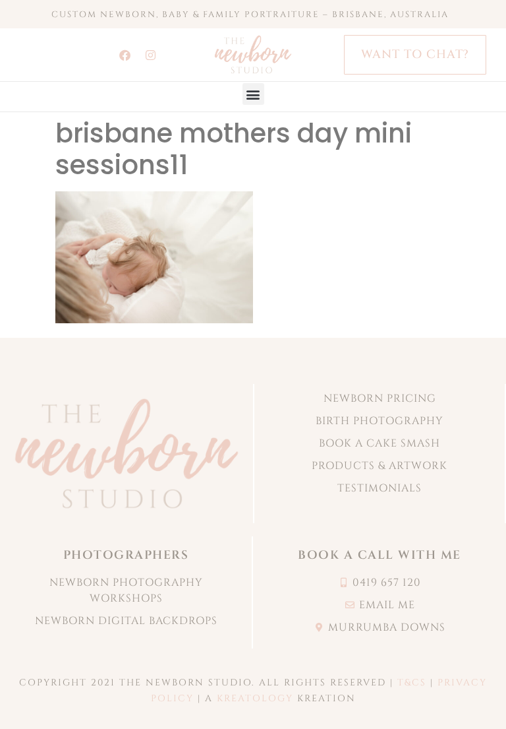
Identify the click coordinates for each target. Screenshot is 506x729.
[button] (253, 94)
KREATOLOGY (255, 698)
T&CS (411, 682)
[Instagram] (151, 55)
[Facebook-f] (125, 55)
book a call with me (379, 555)
